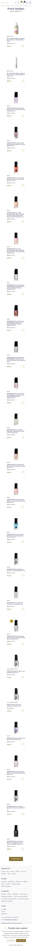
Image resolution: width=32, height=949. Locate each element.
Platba (9, 894)
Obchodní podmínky (6, 896)
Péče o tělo (10, 36)
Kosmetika (4, 881)
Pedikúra (24, 881)
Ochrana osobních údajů (20, 896)
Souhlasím (21, 940)
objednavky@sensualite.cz (11, 919)
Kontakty (3, 873)
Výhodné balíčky (15, 884)
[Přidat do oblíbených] (24, 17)
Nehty (8, 106)
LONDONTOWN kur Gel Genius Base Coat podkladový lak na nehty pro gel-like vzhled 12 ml (15, 843)
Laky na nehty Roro (12, 669)
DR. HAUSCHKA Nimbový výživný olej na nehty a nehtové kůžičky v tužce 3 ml (16, 75)
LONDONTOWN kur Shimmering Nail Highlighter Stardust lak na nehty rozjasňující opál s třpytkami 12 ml (16, 359)
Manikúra (18, 881)
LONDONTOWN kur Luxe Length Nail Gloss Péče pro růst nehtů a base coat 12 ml (15, 179)
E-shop (3, 871)
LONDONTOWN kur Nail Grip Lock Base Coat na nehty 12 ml (16, 739)
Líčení (2, 884)
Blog (8, 871)
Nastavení (11, 940)
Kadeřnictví (11, 881)
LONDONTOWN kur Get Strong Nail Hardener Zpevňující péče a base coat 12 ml (15, 536)
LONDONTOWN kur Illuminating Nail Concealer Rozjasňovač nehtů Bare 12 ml (16, 466)
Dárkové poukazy (6, 886)
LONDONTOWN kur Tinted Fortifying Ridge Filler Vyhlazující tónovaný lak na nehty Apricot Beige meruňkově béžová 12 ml (15, 214)
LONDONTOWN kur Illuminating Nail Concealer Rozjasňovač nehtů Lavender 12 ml (16, 109)
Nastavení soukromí (6, 901)
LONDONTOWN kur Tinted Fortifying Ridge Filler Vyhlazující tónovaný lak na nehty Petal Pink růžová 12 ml (15, 251)
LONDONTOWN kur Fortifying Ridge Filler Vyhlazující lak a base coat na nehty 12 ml (15, 431)
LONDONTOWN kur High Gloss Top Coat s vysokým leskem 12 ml (16, 570)
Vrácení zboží (23, 894)
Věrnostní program (23, 899)
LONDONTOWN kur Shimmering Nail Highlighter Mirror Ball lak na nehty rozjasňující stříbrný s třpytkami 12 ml (15, 287)
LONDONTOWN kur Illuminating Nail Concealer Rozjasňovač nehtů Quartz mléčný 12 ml (16, 638)
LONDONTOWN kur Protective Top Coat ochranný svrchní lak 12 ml (16, 808)
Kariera (14, 873)
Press (9, 873)
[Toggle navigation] (30, 2)
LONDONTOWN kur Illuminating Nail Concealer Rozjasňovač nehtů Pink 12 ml (16, 773)
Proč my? (23, 871)
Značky (18, 871)
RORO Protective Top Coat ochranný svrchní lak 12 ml (14, 705)
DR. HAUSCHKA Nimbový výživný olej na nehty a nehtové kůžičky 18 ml (16, 40)
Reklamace (16, 894)
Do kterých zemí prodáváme (9, 899)
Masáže (8, 884)
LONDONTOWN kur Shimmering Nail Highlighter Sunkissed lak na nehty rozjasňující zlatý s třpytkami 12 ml (15, 395)
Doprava (3, 894)
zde (22, 945)
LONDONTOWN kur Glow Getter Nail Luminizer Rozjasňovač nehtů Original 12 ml (16, 144)
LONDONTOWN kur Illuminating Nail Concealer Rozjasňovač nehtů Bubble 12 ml (16, 501)
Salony (12, 871)
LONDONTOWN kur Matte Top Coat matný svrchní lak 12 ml (15, 603)
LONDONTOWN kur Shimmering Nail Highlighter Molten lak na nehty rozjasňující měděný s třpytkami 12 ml (15, 323)
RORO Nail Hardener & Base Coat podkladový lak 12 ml (16, 672)
